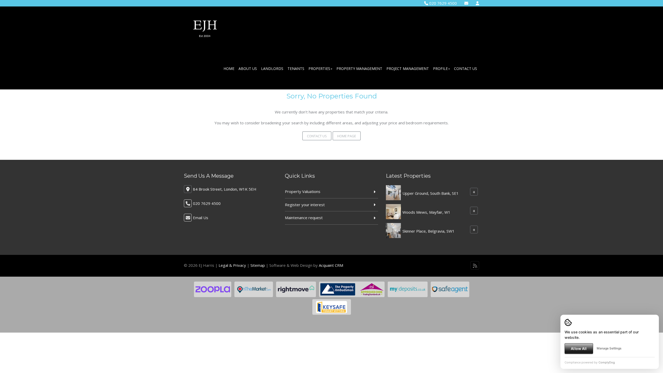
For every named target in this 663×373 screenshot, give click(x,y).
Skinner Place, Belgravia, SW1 (428, 231)
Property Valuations (302, 191)
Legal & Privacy (232, 265)
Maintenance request (304, 217)
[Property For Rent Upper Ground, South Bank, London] (393, 192)
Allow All (579, 348)
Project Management (407, 68)
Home (229, 68)
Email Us (200, 217)
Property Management (359, 68)
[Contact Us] (477, 3)
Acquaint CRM (331, 265)
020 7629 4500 (442, 3)
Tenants (295, 68)
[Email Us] (466, 3)
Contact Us (465, 68)
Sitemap (257, 265)
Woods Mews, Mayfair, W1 (426, 212)
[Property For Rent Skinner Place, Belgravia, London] (393, 230)
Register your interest (305, 204)
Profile (440, 68)
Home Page (346, 136)
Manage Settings (609, 348)
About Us (248, 68)
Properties (319, 68)
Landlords (272, 68)
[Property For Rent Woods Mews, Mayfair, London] (393, 211)
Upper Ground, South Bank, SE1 (430, 193)
